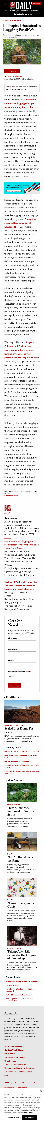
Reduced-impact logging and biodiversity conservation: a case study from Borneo (21, 545)
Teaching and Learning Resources (19, 1068)
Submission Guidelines (15, 1057)
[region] (22, 1105)
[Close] (41, 1091)
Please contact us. (12, 495)
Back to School (12, 985)
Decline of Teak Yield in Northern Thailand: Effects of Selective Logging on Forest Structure (21, 585)
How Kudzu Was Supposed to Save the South (20, 756)
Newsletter (36, 3)
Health (10, 854)
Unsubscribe (10, 1060)
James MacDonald (14, 76)
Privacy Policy (9, 1087)
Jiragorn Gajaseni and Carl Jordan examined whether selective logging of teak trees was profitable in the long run (19, 350)
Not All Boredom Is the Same (16, 761)
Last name (13, 649)
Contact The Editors (13, 1049)
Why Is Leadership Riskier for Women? (22, 981)
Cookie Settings (13, 1117)
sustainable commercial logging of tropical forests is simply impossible (20, 103)
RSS (6, 1075)
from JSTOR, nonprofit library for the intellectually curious (22, 12)
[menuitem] (36, 3)
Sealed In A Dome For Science (18, 730)
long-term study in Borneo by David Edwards (20, 222)
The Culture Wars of (21, 766)
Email (11, 660)
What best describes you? (19, 671)
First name (13, 638)
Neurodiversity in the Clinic (21, 905)
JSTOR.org (8, 1083)
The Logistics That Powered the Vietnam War (21, 772)
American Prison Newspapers (18, 1071)
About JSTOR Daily (13, 1046)
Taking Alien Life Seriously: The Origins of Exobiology (21, 955)
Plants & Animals (14, 804)
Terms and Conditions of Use (25, 1083)
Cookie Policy (23, 1087)
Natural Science (14, 948)
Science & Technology (12, 20)
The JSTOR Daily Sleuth (15, 1064)
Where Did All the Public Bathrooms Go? (21, 751)
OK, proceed (29, 1117)
